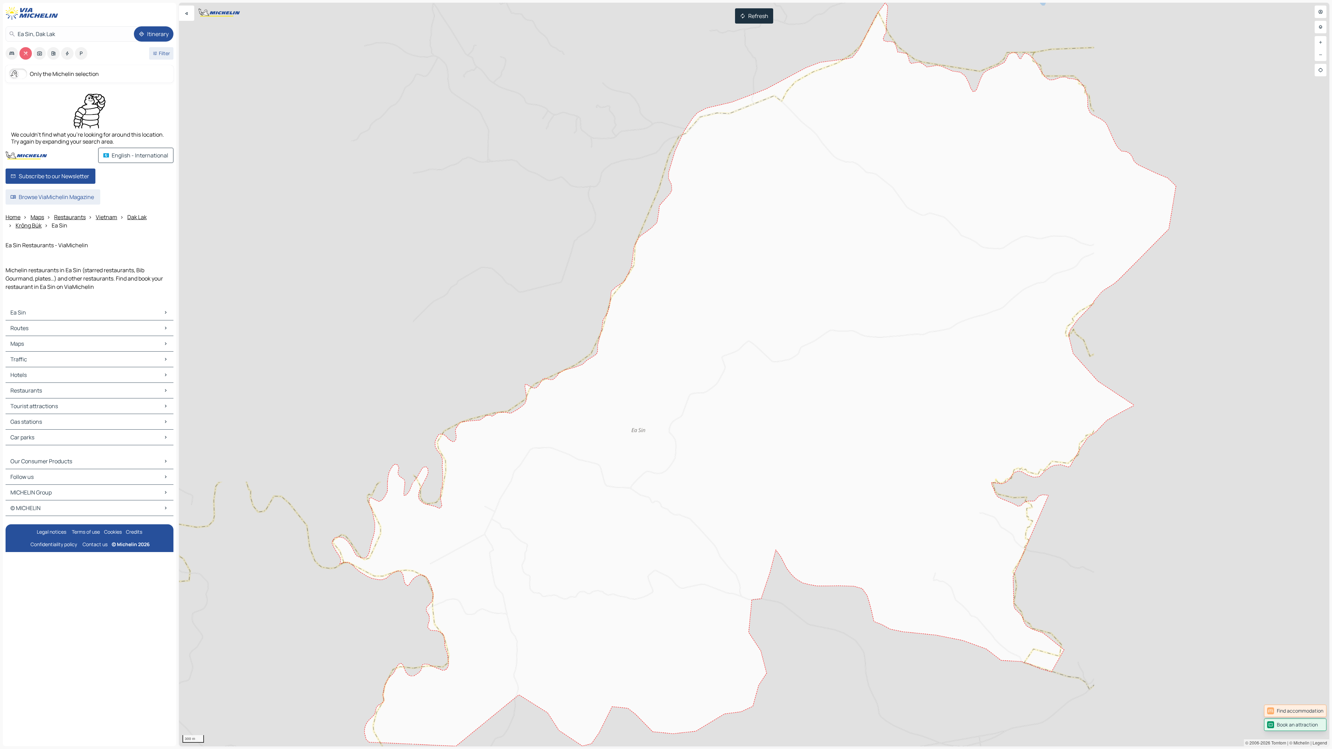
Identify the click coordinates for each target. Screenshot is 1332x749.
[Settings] (1320, 27)
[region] (754, 374)
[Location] (1320, 70)
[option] (12, 53)
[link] (1295, 711)
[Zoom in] (1320, 42)
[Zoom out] (1320, 55)
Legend (1320, 743)
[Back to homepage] (33, 13)
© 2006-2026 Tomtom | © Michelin (1277, 743)
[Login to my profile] (1320, 12)
